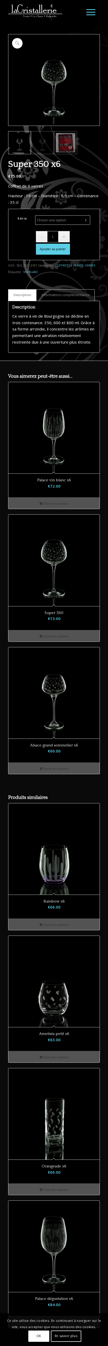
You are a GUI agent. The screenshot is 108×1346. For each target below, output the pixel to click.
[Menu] (88, 12)
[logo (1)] (45, 10)
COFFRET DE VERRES (69, 265)
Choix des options (55, 503)
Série (22, 218)
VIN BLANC (30, 272)
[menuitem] (88, 12)
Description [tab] (22, 295)
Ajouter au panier (53, 249)
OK (38, 1336)
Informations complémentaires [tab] (65, 295)
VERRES (90, 265)
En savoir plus (66, 1336)
